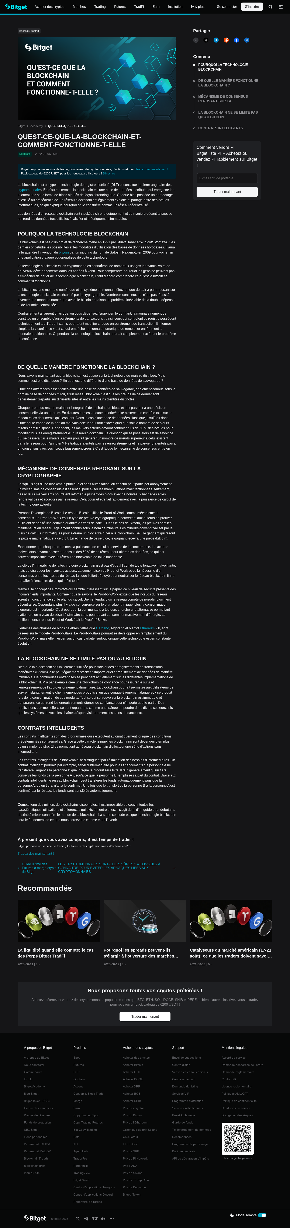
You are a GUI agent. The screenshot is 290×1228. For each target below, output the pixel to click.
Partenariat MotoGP (37, 1151)
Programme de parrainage (190, 1144)
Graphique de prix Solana (140, 1129)
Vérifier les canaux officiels (190, 1072)
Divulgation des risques (237, 1115)
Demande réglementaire (238, 1072)
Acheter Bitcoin (133, 1064)
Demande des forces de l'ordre (242, 1064)
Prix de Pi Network (135, 1158)
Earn (76, 1108)
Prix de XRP (131, 1151)
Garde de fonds (182, 1122)
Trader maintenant (227, 192)
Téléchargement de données (191, 1129)
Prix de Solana (132, 1173)
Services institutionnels (187, 1108)
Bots (76, 1137)
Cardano (102, 628)
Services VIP (180, 1093)
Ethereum (147, 628)
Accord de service (234, 1057)
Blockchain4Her (34, 1165)
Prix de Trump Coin (136, 1180)
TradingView (81, 1173)
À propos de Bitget (36, 1057)
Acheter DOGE (133, 1079)
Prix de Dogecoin (134, 1187)
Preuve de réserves (37, 1115)
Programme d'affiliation (187, 1101)
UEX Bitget (31, 1129)
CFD (76, 1072)
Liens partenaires (35, 1137)
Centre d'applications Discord (93, 1194)
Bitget (21, 126)
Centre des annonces (38, 1108)
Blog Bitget (31, 1093)
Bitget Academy (34, 1086)
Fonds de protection (37, 1122)
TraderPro (80, 1158)
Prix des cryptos (133, 1108)
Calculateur (130, 1137)
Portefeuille (81, 1165)
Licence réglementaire (237, 1086)
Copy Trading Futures (88, 1122)
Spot (76, 1057)
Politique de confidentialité (239, 1101)
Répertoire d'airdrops (87, 1201)
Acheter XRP (131, 1086)
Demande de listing (185, 1086)
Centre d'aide (181, 1064)
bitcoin (64, 252)
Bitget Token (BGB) (37, 1101)
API (75, 1144)
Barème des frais (183, 1151)
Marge (77, 1101)
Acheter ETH (131, 1072)
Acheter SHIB (132, 1101)
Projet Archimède (183, 1115)
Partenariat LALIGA (37, 1144)
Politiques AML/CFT (235, 1093)
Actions (78, 1086)
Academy (36, 126)
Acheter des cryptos (136, 1057)
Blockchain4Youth (36, 1158)
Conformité (229, 1079)
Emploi (28, 1079)
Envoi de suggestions (186, 1057)
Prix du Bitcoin (132, 1115)
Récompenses (181, 1137)
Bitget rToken (132, 1194)
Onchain (79, 1079)
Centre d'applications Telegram (94, 1187)
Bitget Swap (81, 1180)
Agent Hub (80, 1151)
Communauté (33, 1072)
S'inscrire (252, 6)
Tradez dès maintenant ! (151, 169)
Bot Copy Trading (85, 1129)
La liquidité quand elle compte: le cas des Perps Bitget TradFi (56, 953)
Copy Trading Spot (86, 1115)
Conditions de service (236, 1108)
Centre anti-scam (183, 1079)
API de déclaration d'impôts (190, 1158)
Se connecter (227, 6)
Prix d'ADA (130, 1165)
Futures (78, 1064)
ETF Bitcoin (130, 1144)
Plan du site (32, 1173)
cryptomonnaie (29, 190)
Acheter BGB (131, 1093)
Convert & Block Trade (88, 1093)
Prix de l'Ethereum (135, 1122)
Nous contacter (34, 1064)
